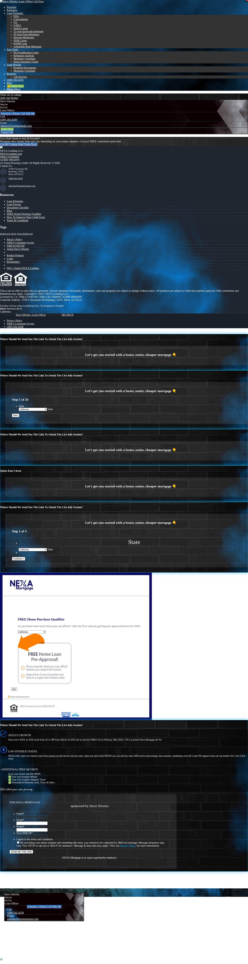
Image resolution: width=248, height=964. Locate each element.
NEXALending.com (11, 153)
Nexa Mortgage (25, 234)
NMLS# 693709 (15, 245)
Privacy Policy (14, 239)
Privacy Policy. (128, 845)
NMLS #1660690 (9, 156)
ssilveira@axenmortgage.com (16, 125)
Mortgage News (8, 234)
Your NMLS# (24, 833)
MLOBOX (68, 314)
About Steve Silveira (18, 249)
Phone (20, 826)
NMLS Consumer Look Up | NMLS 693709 (37, 706)
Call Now (38, 1)
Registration (13, 261)
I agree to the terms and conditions (34, 839)
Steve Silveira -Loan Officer (31, 314)
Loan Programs (15, 201)
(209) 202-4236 (8, 119)
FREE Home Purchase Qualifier (24, 214)
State (21, 406)
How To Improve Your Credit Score (26, 217)
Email (20, 819)
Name (20, 813)
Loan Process (14, 204)
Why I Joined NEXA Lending (23, 268)
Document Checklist (18, 207)
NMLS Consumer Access (20, 242)
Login (10, 258)
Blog (9, 210)
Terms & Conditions (17, 220)
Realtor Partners (15, 255)
